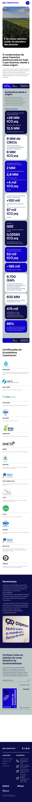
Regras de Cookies (7, 761)
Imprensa (5, 763)
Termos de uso (6, 765)
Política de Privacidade (8, 758)
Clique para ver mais (24, 684)
